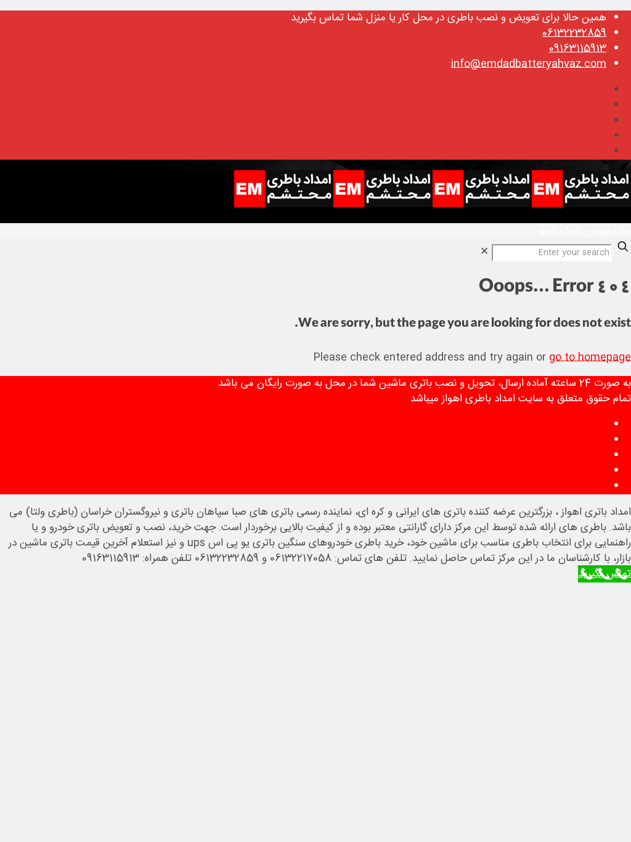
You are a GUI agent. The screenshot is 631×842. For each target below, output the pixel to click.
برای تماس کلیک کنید (585, 230)
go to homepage (590, 357)
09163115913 (577, 48)
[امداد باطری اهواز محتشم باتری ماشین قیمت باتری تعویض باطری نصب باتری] (432, 205)
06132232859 (574, 33)
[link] (484, 252)
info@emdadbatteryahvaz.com (528, 64)
